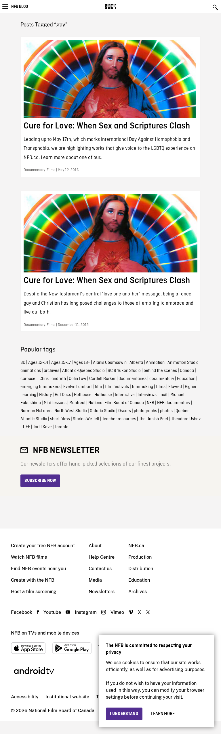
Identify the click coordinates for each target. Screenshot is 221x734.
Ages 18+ (82, 363)
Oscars (124, 411)
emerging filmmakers (40, 387)
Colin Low (77, 379)
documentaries (132, 379)
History (45, 395)
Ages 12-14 (38, 363)
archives (51, 371)
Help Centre (102, 557)
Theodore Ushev (186, 419)
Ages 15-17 (61, 363)
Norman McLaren (36, 411)
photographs (145, 411)
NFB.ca (136, 545)
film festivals (117, 387)
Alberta (136, 363)
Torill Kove (42, 427)
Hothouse (83, 395)
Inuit (163, 395)
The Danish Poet (153, 419)
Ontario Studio (102, 411)
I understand (124, 714)
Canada (187, 371)
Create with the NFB (32, 580)
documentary (161, 379)
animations (30, 371)
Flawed (175, 387)
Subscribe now (40, 481)
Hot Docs (63, 395)
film (98, 387)
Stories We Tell (86, 419)
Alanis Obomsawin (110, 363)
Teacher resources (119, 419)
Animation (155, 363)
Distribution (140, 568)
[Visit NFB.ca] (120, 6)
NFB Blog (19, 6)
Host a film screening (33, 591)
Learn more (163, 714)
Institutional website (67, 697)
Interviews (147, 395)
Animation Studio (183, 363)
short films (60, 419)
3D (22, 363)
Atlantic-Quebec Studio (83, 371)
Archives (137, 591)
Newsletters (102, 591)
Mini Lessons (55, 403)
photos (166, 411)
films (160, 387)
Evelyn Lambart (77, 387)
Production (140, 557)
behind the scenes (160, 371)
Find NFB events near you (38, 568)
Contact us (100, 568)
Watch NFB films (29, 557)
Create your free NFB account (43, 545)
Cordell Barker (102, 379)
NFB (150, 403)
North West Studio (70, 411)
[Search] (216, 7)
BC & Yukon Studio (124, 371)
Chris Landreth (52, 379)
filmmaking (142, 387)
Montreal (77, 403)
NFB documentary (173, 403)
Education (186, 379)
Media (95, 580)
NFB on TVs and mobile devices (45, 633)
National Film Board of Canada (116, 403)
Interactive (125, 395)
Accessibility (25, 697)
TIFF (26, 427)
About (95, 545)
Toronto (61, 427)
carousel (28, 379)
